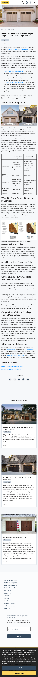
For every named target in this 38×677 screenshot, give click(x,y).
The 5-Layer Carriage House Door (14, 82)
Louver (13, 349)
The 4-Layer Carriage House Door (14, 71)
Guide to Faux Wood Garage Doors (11, 369)
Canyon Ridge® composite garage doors (19, 49)
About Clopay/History (10, 580)
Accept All (19, 668)
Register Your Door (10, 603)
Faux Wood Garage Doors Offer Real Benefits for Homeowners (17, 478)
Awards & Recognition (10, 585)
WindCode (7, 608)
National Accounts (9, 606)
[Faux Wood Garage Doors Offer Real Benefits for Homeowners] (19, 465)
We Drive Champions (10, 582)
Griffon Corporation (10, 588)
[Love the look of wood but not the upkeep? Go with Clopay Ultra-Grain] (19, 414)
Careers (6, 598)
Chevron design (28, 349)
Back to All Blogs (9, 29)
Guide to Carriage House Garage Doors (12, 366)
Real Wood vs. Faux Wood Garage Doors (15, 537)
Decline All (19, 673)
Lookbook (7, 595)
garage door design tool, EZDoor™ (16, 355)
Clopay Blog (7, 593)
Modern (9, 349)
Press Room (7, 590)
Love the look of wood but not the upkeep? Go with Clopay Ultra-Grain (18, 428)
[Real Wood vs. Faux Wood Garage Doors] (19, 524)
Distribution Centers (10, 601)
